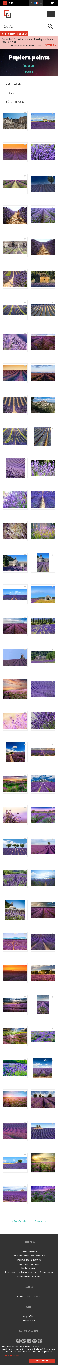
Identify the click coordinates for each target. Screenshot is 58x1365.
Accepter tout (42, 1360)
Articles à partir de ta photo (29, 1296)
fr (32, 3)
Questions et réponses (29, 1264)
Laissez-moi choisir (10, 1355)
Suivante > (40, 1221)
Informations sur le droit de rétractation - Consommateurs (29, 1272)
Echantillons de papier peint (29, 1276)
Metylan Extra (29, 1320)
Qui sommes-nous (29, 1251)
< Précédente (19, 1221)
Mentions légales (29, 1268)
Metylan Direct (29, 1316)
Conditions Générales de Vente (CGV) (29, 1255)
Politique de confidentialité (29, 1260)
